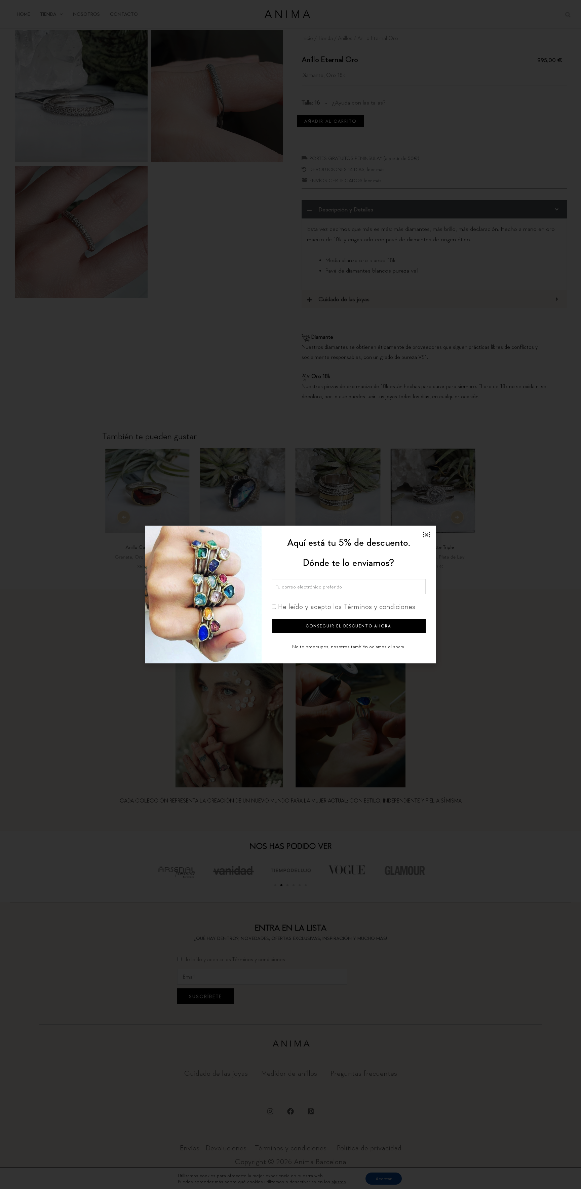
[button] (426, 534)
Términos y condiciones (379, 606)
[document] (290, 594)
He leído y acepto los (346, 606)
